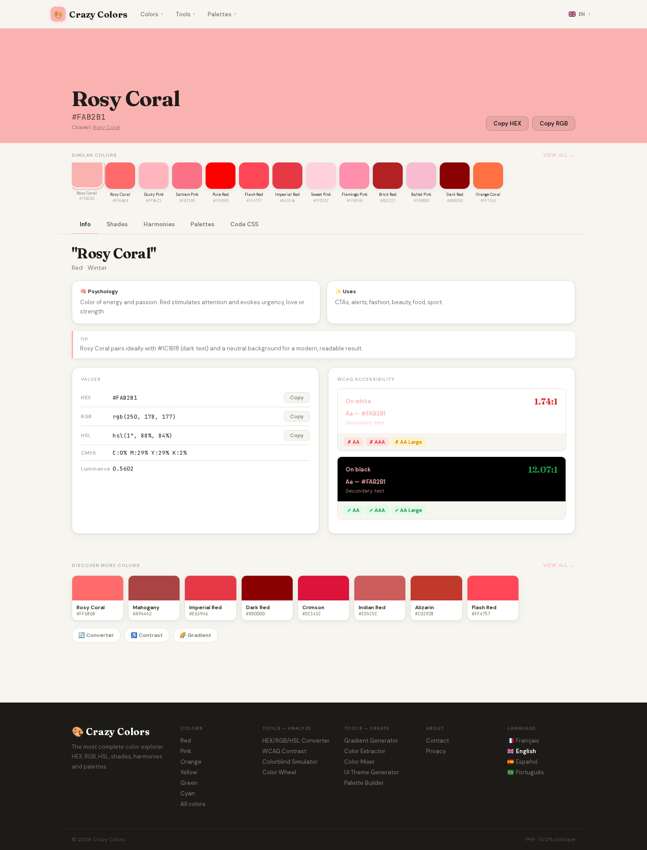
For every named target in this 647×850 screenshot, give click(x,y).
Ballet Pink (421, 194)
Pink (185, 751)
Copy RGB (554, 123)
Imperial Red (287, 194)
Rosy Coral (106, 127)
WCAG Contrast (284, 751)
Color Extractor (365, 751)
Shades (117, 224)
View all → (559, 155)
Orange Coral (488, 194)
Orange (191, 761)
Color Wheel (279, 772)
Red (185, 740)
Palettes (222, 14)
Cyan (187, 793)
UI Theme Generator (371, 772)
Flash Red (254, 194)
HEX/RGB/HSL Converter (296, 740)
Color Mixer (359, 761)
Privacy (436, 751)
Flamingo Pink (355, 194)
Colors (151, 14)
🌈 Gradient (195, 635)
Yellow (188, 772)
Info (85, 224)
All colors (193, 804)
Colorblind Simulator (290, 761)
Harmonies (159, 224)
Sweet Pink (321, 194)
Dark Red (454, 194)
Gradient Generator (371, 740)
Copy (297, 397)
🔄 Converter (96, 635)
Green (189, 783)
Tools (185, 14)
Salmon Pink (187, 194)
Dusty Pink (154, 194)
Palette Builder (364, 783)
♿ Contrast (147, 635)
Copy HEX (507, 123)
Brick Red (388, 194)
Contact (437, 740)
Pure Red (221, 194)
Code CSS (244, 224)
